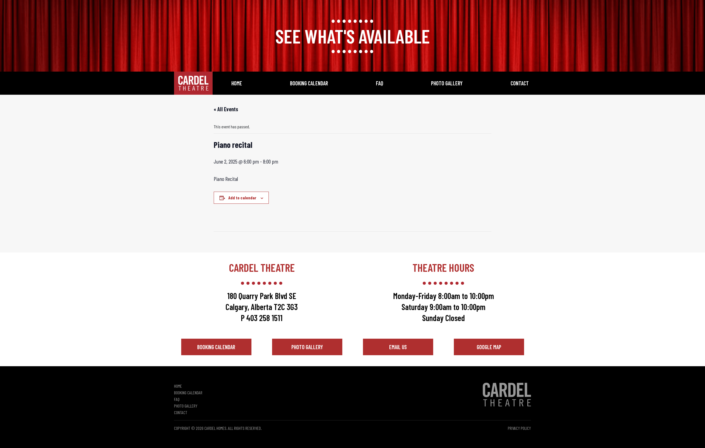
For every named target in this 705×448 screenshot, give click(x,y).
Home (236, 83)
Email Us (398, 347)
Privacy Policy (519, 428)
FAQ (379, 83)
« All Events (226, 109)
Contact (520, 83)
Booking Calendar (309, 83)
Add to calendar (242, 197)
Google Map (489, 347)
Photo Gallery (447, 83)
